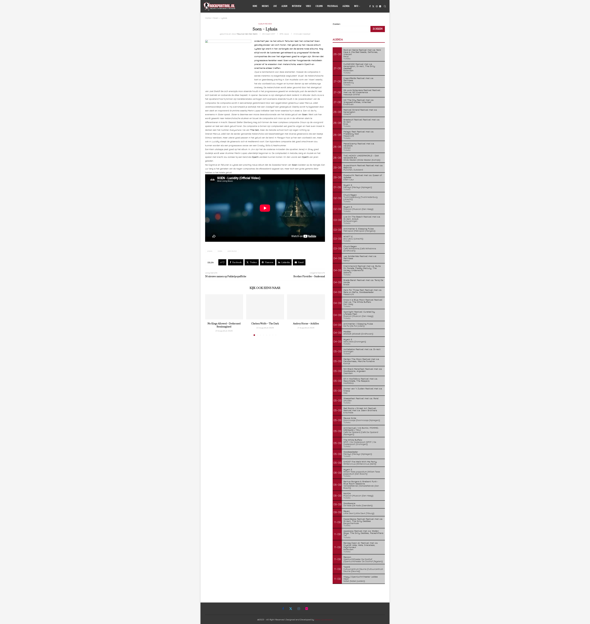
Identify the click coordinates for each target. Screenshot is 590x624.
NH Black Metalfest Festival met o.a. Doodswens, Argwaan (362, 370)
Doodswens (349, 503)
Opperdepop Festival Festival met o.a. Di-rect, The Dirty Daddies (363, 520)
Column (319, 6)
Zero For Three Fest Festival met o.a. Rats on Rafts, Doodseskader (362, 291)
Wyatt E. (348, 185)
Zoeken (336, 24)
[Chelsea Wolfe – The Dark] (265, 306)
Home (255, 6)
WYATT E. (348, 236)
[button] (209, 314)
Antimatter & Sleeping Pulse (358, 228)
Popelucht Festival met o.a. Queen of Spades (362, 176)
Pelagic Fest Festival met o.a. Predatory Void (358, 132)
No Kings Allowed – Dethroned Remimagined (224, 325)
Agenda (346, 6)
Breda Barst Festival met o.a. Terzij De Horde (363, 281)
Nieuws (265, 6)
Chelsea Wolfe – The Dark (265, 323)
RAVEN (347, 493)
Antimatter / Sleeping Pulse (358, 323)
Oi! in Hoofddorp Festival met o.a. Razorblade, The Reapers (360, 379)
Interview (296, 6)
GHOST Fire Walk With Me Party (360, 461)
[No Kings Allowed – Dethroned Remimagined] (224, 306)
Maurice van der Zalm (247, 34)
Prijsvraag (332, 6)
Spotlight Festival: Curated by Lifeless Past (359, 312)
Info (356, 6)
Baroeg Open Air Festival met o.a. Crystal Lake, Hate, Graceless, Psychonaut (360, 545)
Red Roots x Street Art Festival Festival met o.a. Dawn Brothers (360, 409)
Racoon (347, 557)
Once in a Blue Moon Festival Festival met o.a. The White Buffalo (362, 300)
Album (284, 6)
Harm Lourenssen (324, 619)
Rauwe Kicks (349, 418)
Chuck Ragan (350, 195)
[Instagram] (377, 6)
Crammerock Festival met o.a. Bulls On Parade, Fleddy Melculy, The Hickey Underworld (362, 268)
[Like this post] (223, 262)
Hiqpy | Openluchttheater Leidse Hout (360, 577)
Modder (347, 331)
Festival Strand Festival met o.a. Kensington (360, 110)
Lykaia (209, 251)
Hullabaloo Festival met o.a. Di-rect (362, 349)
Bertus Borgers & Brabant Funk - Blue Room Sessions (360, 482)
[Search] (384, 6)
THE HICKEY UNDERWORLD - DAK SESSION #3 (361, 156)
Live (275, 6)
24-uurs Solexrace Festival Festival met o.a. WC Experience (361, 91)
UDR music (232, 251)
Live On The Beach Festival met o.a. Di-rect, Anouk (361, 217)
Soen (220, 251)
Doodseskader (350, 451)
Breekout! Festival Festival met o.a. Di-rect (361, 120)
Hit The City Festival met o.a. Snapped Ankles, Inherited (358, 101)
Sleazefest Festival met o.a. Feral (361, 398)
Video (308, 6)
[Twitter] (373, 6)
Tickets (346, 58)
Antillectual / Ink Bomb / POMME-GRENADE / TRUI (361, 428)
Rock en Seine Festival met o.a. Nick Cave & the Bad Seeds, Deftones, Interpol (362, 52)
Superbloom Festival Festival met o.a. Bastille (363, 166)
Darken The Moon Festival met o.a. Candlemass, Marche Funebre (361, 360)
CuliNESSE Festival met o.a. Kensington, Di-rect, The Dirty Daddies (359, 66)
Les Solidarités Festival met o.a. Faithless (360, 257)
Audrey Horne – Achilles (306, 323)
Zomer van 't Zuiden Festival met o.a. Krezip (362, 389)
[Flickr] (380, 6)
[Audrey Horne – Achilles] (306, 306)
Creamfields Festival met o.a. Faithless (358, 79)
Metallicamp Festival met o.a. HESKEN (358, 144)
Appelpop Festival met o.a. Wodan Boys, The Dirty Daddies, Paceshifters (363, 532)
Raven (346, 511)
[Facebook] (370, 6)
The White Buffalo (352, 439)
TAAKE (346, 566)
